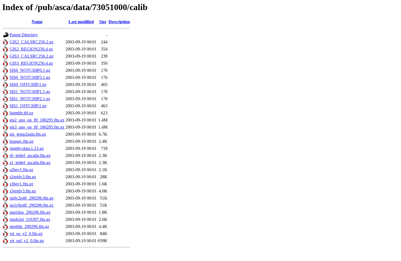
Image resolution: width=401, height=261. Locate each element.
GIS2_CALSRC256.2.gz (31, 42)
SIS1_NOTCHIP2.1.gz (30, 98)
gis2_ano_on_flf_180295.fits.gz (37, 120)
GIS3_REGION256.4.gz (31, 63)
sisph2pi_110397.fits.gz (30, 219)
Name (37, 21)
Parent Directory (24, 34)
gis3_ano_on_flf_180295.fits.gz (37, 127)
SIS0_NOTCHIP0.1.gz (30, 70)
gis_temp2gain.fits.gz (28, 134)
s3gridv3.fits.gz (23, 191)
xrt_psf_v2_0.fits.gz (27, 240)
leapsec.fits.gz (22, 141)
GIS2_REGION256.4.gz (31, 49)
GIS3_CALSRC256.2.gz (31, 56)
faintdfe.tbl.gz (21, 113)
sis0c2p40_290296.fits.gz (31, 198)
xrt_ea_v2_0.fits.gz (26, 233)
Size (102, 21)
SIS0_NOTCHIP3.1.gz (30, 77)
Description (119, 21)
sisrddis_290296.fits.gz (29, 226)
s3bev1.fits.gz (21, 184)
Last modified (81, 21)
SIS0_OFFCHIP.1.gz (28, 84)
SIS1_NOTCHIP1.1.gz (30, 91)
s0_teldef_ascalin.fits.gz (30, 155)
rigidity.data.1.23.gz (27, 148)
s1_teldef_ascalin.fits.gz (30, 162)
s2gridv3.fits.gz (23, 176)
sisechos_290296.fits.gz (30, 212)
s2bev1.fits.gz (21, 169)
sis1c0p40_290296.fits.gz (31, 205)
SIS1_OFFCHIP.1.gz (28, 105)
